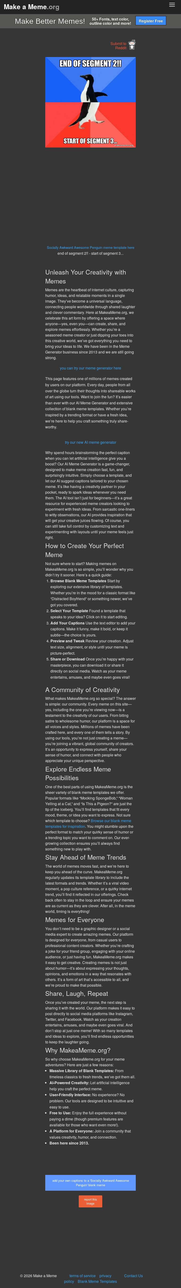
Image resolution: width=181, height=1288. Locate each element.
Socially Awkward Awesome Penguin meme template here (90, 247)
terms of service (83, 1275)
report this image (90, 1201)
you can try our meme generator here (90, 368)
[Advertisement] (35, 127)
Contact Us (133, 1275)
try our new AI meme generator (90, 442)
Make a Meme (31, 6)
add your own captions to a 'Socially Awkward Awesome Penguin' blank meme (90, 1182)
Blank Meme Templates (97, 1281)
